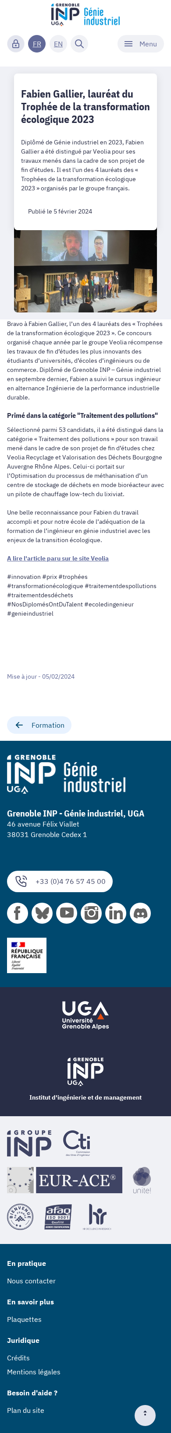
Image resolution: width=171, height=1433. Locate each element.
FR (37, 43)
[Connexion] (16, 44)
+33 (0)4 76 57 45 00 (71, 881)
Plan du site (25, 1410)
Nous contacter (31, 1280)
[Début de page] (149, 1415)
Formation (48, 725)
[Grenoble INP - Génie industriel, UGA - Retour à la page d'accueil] (85, 16)
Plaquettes (24, 1319)
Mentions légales (34, 1371)
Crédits (18, 1357)
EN (58, 43)
